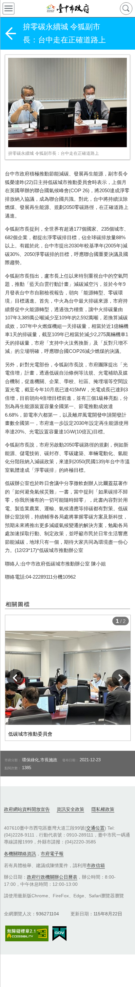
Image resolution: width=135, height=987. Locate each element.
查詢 (126, 8)
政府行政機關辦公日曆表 (52, 877)
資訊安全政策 (70, 809)
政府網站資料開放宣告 (27, 809)
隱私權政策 (102, 809)
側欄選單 (8, 8)
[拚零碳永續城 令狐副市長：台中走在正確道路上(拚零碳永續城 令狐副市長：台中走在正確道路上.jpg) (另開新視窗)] (67, 102)
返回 (10, 33)
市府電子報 (52, 853)
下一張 (120, 677)
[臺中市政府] (67, 8)
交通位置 (95, 828)
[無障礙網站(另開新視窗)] (26, 933)
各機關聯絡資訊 (20, 853)
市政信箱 (96, 865)
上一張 (15, 677)
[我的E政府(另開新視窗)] (59, 933)
